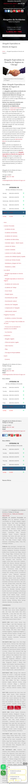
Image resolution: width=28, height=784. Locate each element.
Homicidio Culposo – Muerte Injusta (14, 243)
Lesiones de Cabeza (10, 246)
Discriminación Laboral (11, 301)
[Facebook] (6, 11)
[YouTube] (22, 11)
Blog (6, 349)
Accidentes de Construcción (12, 284)
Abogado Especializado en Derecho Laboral (13, 274)
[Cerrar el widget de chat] (26, 764)
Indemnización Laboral (10, 311)
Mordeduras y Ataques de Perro (13, 263)
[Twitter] (8, 11)
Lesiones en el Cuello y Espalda (13, 253)
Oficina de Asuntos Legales (12, 342)
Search (5, 356)
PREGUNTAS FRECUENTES (14, 1)
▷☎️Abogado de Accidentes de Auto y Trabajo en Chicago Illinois (14, 20)
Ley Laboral (7, 270)
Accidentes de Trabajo (10, 287)
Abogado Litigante (9, 339)
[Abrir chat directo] (24, 764)
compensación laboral (15, 107)
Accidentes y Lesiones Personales (13, 318)
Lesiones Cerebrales (10, 249)
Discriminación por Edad (11, 297)
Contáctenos (7, 335)
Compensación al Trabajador (12, 308)
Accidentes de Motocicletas (12, 239)
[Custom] (7, 359)
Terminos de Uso (6, 514)
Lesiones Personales (9, 226)
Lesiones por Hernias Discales (12, 260)
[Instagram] (11, 11)
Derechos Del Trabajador (11, 304)
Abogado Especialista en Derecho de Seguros (14, 279)
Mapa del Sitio (5, 515)
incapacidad (13, 109)
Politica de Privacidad (17, 514)
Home (3, 51)
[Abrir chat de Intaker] (10, 783)
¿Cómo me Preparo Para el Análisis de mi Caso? (14, 322)
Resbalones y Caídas (10, 266)
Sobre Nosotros (9, 345)
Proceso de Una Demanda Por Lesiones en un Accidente (12, 327)
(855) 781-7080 (21, 3)
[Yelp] (19, 11)
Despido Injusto (9, 294)
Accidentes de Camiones (11, 236)
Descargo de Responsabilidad (12, 352)
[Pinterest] (14, 11)
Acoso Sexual (8, 291)
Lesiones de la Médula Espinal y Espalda (15, 256)
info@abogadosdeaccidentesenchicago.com (14, 8)
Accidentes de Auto (10, 229)
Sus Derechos (8, 332)
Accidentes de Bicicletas (11, 232)
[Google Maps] (17, 11)
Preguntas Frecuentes (9, 314)
